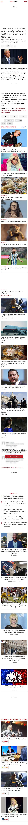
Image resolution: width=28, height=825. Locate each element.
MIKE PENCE (19, 120)
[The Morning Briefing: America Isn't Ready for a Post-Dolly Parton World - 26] (14, 805)
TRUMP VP (9, 123)
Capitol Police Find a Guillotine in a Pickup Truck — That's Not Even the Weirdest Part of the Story (13, 410)
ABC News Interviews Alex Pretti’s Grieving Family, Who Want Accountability (14, 764)
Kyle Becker (3, 366)
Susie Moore (14, 690)
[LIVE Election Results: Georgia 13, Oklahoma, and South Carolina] (14, 677)
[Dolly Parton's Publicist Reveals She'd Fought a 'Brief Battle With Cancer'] (14, 621)
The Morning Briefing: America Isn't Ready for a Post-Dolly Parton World (13, 815)
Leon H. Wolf (5, 39)
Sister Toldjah (14, 634)
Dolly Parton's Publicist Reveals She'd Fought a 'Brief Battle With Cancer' (14, 631)
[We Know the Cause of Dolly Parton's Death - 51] (14, 729)
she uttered (15, 74)
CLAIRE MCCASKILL (9, 120)
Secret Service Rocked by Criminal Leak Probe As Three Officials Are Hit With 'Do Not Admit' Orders (13, 338)
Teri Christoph (4, 342)
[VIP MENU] (25, 1)
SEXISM (3, 123)
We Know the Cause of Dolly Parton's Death (14, 739)
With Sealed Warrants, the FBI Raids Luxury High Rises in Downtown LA (13, 315)
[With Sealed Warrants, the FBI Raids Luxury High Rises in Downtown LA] (14, 305)
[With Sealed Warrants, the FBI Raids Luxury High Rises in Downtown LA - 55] (14, 779)
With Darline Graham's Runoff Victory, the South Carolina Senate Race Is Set (14, 578)
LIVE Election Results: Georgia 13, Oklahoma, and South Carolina (14, 687)
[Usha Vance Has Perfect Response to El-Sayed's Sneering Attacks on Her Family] (14, 424)
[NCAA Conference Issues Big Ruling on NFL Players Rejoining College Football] (14, 595)
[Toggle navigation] (2, 1)
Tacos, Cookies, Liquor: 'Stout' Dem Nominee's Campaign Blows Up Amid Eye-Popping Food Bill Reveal (13, 363)
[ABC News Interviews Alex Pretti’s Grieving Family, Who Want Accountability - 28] (14, 753)
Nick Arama (3, 389)
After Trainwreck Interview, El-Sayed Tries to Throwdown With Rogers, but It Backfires (13, 386)
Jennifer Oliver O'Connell (6, 318)
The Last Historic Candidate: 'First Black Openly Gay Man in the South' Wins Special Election (14, 551)
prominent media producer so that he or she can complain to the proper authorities (13, 110)
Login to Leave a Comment (14, 456)
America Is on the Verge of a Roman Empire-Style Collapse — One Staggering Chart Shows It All (14, 658)
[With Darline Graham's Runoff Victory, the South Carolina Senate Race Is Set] (14, 568)
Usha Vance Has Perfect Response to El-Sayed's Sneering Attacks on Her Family (13, 434)
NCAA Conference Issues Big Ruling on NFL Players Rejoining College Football (14, 605)
